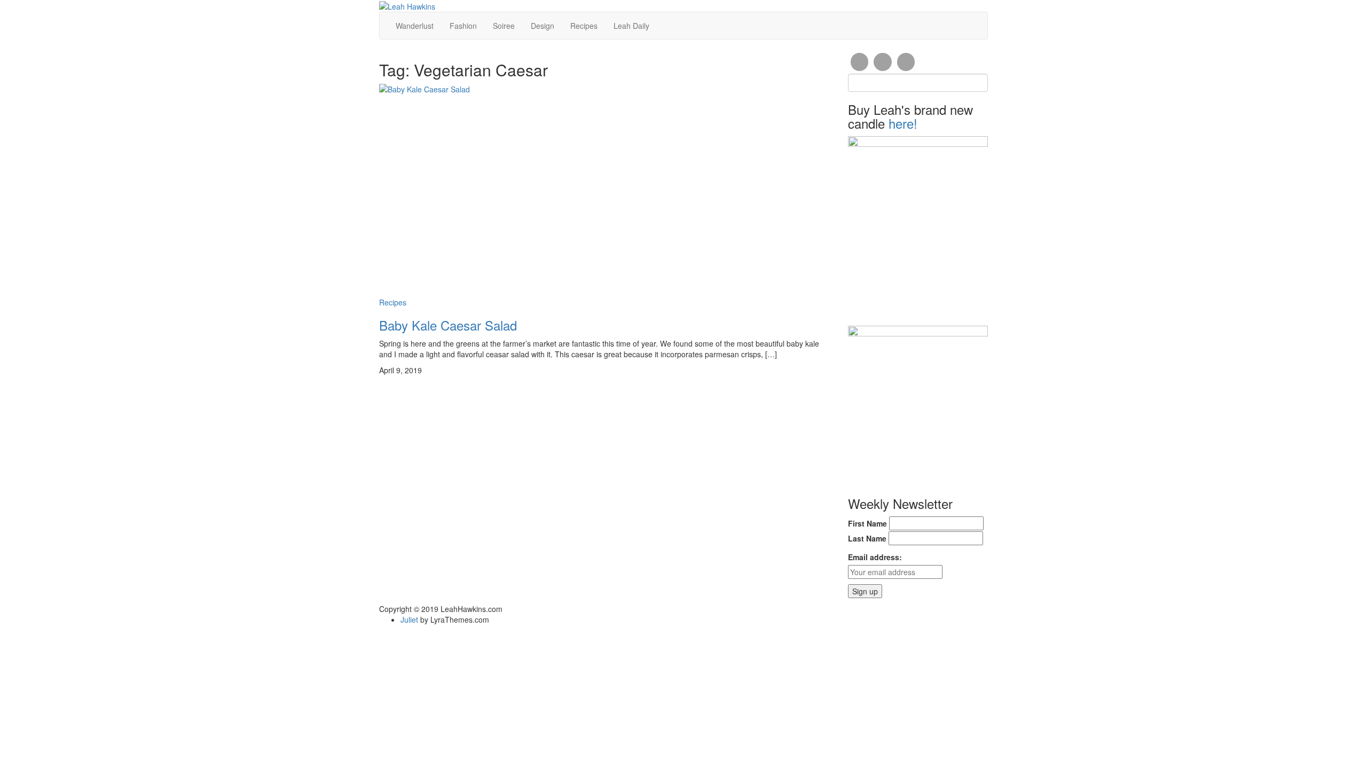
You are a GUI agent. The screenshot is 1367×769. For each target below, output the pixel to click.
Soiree (504, 25)
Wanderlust (415, 25)
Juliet (409, 619)
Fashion (463, 25)
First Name (867, 523)
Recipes (584, 25)
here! (903, 123)
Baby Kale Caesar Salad (448, 325)
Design (542, 25)
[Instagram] (882, 62)
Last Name (867, 538)
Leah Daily (631, 25)
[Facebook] (859, 62)
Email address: (875, 557)
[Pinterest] (906, 62)
